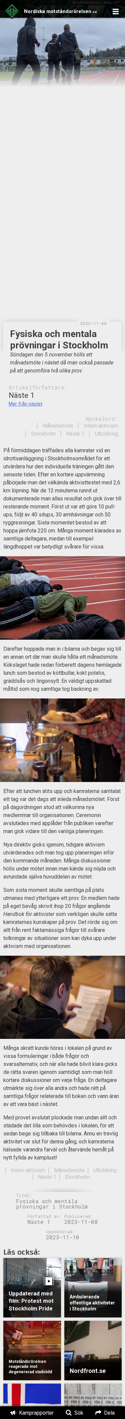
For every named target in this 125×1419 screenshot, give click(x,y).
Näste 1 (75, 434)
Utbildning (106, 434)
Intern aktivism (101, 426)
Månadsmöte (58, 426)
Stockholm (43, 434)
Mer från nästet (25, 404)
